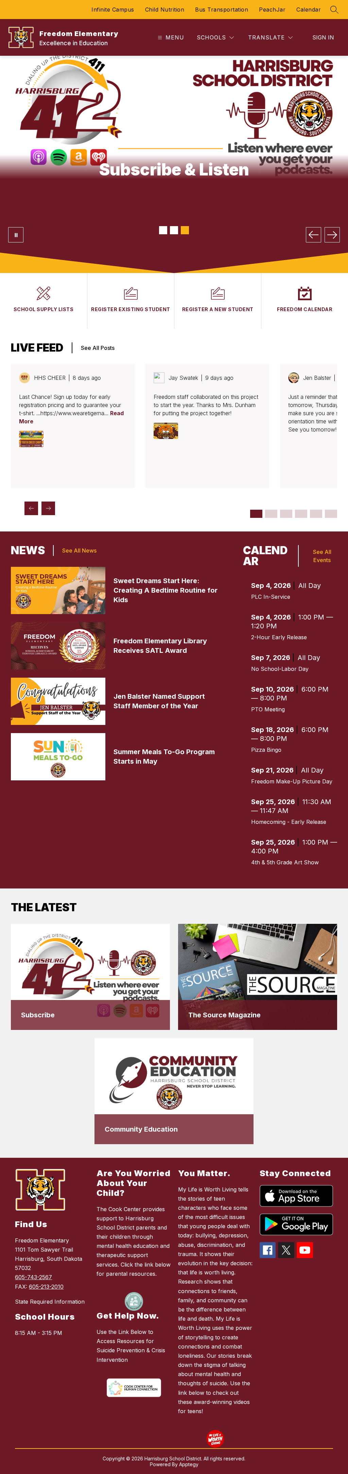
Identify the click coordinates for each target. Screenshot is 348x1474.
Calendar (308, 9)
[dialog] (90, 977)
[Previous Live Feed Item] (31, 508)
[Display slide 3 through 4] (271, 514)
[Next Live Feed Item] (48, 508)
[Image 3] (185, 230)
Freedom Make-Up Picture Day (291, 781)
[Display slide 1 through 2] (256, 514)
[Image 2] (174, 230)
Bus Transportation (221, 9)
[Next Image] (332, 234)
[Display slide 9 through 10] (316, 514)
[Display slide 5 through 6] (286, 514)
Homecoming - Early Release (288, 821)
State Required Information (50, 1301)
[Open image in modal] (31, 439)
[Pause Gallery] (15, 234)
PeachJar (272, 9)
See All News (79, 550)
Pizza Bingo (266, 749)
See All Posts (98, 347)
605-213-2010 (46, 1286)
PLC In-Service (270, 596)
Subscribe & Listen (174, 169)
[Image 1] (163, 230)
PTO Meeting (268, 709)
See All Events (322, 555)
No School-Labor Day (280, 668)
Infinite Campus (112, 9)
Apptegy (188, 1464)
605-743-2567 (33, 1277)
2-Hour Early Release (279, 637)
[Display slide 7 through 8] (301, 514)
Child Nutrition (165, 9)
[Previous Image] (313, 234)
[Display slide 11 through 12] (331, 514)
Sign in (323, 37)
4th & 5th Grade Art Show (285, 862)
